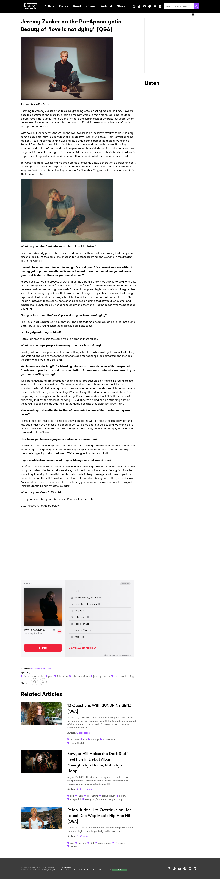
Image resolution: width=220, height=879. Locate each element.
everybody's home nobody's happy (104, 799)
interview (62, 676)
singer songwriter (34, 676)
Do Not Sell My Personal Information (95, 870)
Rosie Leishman (84, 789)
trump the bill (77, 743)
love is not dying (124, 676)
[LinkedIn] (160, 6)
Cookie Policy (73, 870)
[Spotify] (149, 6)
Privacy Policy (59, 870)
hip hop (95, 739)
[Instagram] (134, 6)
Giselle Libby (83, 732)
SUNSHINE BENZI (111, 739)
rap (85, 739)
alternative (92, 795)
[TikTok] (139, 6)
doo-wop (74, 846)
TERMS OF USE (69, 867)
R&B (92, 843)
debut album (108, 795)
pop (50, 676)
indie (80, 795)
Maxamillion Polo (41, 668)
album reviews (81, 676)
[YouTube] (144, 6)
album (122, 795)
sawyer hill (75, 799)
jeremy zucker (101, 676)
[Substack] (154, 6)
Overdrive (120, 843)
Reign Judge (104, 843)
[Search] (196, 6)
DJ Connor (82, 836)
